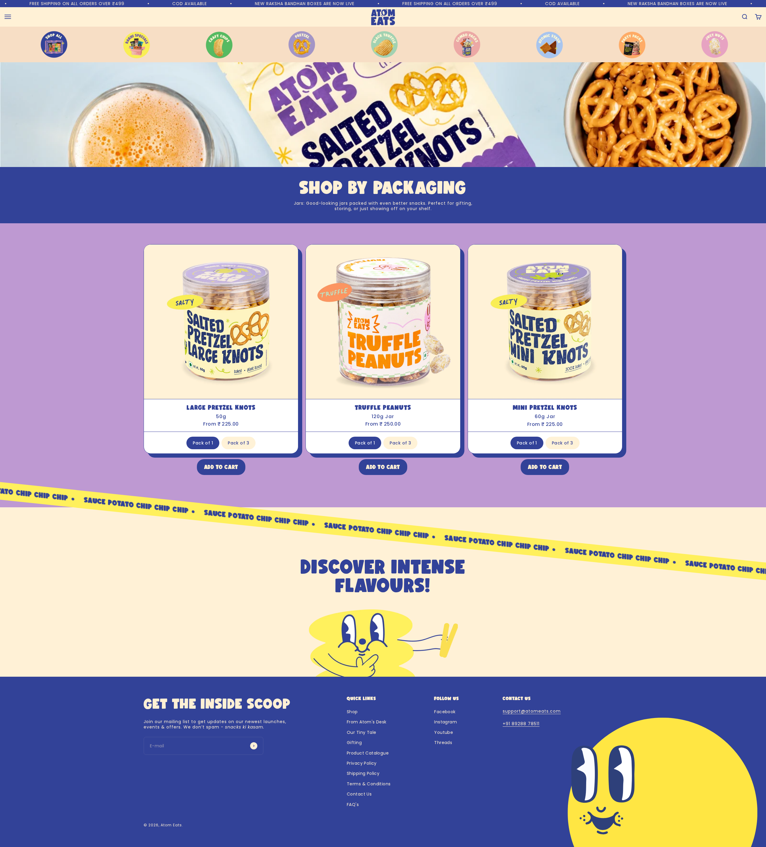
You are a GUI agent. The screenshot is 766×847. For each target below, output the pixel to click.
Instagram (445, 722)
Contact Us (359, 794)
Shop (352, 712)
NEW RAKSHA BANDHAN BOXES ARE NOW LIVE (208, 4)
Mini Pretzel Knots (545, 407)
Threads (443, 743)
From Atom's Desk (367, 722)
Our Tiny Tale (361, 732)
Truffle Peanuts (383, 407)
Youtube (443, 732)
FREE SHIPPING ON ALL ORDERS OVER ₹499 (353, 4)
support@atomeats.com (532, 711)
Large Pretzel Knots (221, 407)
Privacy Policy (362, 763)
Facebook (444, 712)
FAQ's (353, 804)
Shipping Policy (363, 773)
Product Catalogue (368, 753)
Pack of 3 (238, 443)
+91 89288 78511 (521, 724)
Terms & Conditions (369, 784)
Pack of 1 (203, 443)
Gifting (354, 743)
